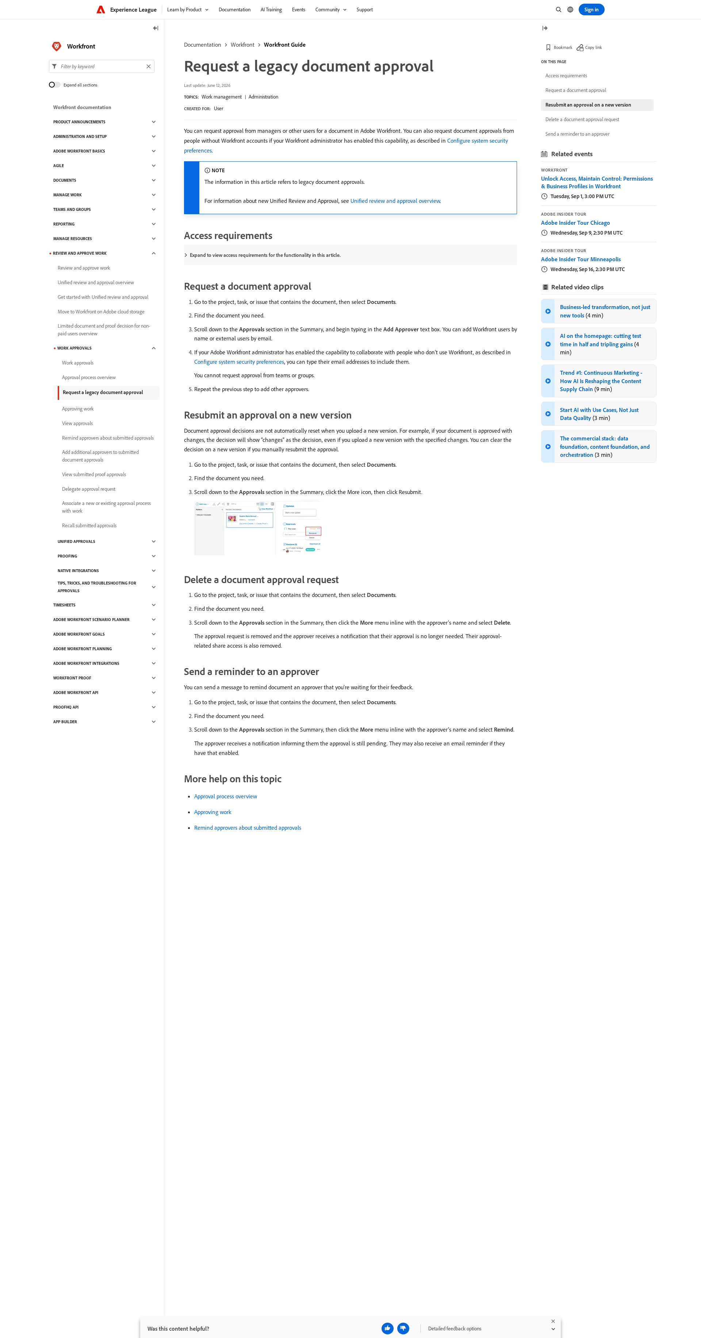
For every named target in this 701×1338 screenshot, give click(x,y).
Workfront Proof (72, 677)
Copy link (593, 47)
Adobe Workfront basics (79, 151)
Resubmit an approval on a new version (588, 104)
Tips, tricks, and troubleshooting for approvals (97, 587)
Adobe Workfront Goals (79, 634)
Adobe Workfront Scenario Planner (91, 619)
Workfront (242, 44)
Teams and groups (72, 209)
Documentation (202, 44)
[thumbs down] (403, 1328)
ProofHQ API (65, 707)
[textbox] (101, 66)
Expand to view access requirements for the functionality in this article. (265, 255)
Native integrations (78, 570)
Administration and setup (80, 136)
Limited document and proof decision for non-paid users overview (104, 330)
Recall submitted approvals (89, 525)
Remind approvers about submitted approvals (247, 827)
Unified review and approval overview (395, 200)
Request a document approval (575, 90)
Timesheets (64, 605)
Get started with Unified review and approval (103, 297)
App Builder (65, 721)
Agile (58, 165)
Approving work (212, 811)
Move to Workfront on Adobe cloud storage (101, 311)
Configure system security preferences (239, 361)
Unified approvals (76, 541)
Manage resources (72, 238)
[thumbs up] (388, 1328)
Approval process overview (225, 796)
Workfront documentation (82, 107)
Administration (263, 96)
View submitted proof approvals (94, 474)
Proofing (67, 556)
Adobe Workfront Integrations (86, 663)
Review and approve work (80, 253)
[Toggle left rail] (156, 28)
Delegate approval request (88, 489)
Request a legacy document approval (103, 392)
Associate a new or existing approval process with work (106, 507)
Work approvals (74, 348)
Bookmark (563, 47)
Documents (64, 180)
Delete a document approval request (582, 119)
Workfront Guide (285, 44)
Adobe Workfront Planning (82, 648)
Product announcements (79, 121)
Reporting (63, 224)
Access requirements (566, 75)
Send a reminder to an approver (577, 134)
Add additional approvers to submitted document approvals (100, 456)
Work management (222, 96)
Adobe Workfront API (75, 692)
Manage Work (67, 194)
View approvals (77, 423)
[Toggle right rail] (545, 28)
